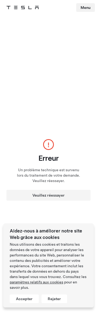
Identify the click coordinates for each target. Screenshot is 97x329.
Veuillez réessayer (48, 195)
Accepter (24, 299)
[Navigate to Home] (22, 7)
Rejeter (54, 299)
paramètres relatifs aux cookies (36, 282)
